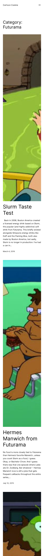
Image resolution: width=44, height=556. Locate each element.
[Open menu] (39, 5)
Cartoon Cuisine (10, 5)
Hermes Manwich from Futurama (20, 438)
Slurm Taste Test (17, 210)
